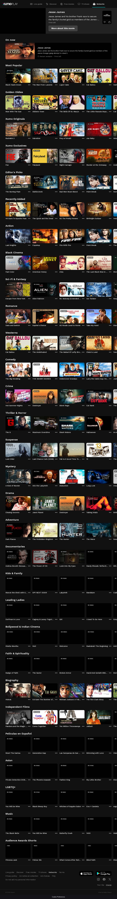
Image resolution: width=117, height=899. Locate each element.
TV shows (85, 4)
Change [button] (109, 885)
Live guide (38, 4)
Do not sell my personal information (20, 880)
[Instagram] (98, 879)
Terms (61, 872)
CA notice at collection (28, 876)
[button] (63, 28)
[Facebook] (104, 879)
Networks (100, 4)
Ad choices (45, 876)
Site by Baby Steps (105, 892)
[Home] (10, 4)
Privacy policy (11, 876)
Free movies (69, 4)
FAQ (53, 876)
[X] (110, 879)
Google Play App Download (104, 874)
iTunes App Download (86, 874)
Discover (53, 4)
